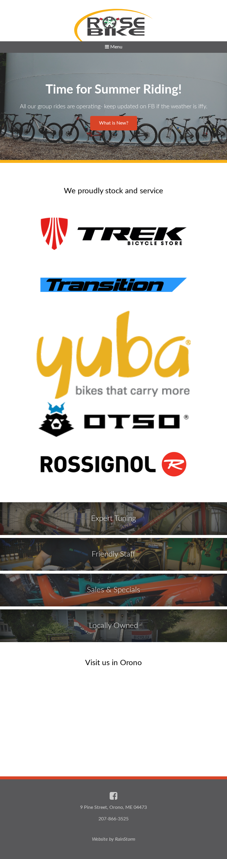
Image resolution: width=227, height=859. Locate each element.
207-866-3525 (113, 819)
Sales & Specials (113, 590)
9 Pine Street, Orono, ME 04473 (113, 807)
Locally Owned (113, 625)
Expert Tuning (113, 518)
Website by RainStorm (113, 839)
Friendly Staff (113, 554)
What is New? (113, 123)
